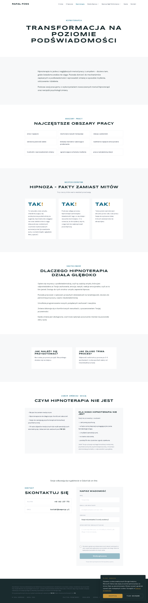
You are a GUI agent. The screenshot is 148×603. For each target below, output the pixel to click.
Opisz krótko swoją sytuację (91, 525)
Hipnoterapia (80, 4)
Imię (81, 495)
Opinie (126, 4)
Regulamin (86, 597)
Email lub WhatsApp (88, 505)
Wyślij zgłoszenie (100, 556)
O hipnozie (69, 4)
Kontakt (133, 4)
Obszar (82, 515)
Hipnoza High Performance (110, 4)
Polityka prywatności (71, 597)
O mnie (60, 4)
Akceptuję (113, 596)
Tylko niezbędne (133, 596)
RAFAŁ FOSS (20, 4)
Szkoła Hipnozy (92, 4)
